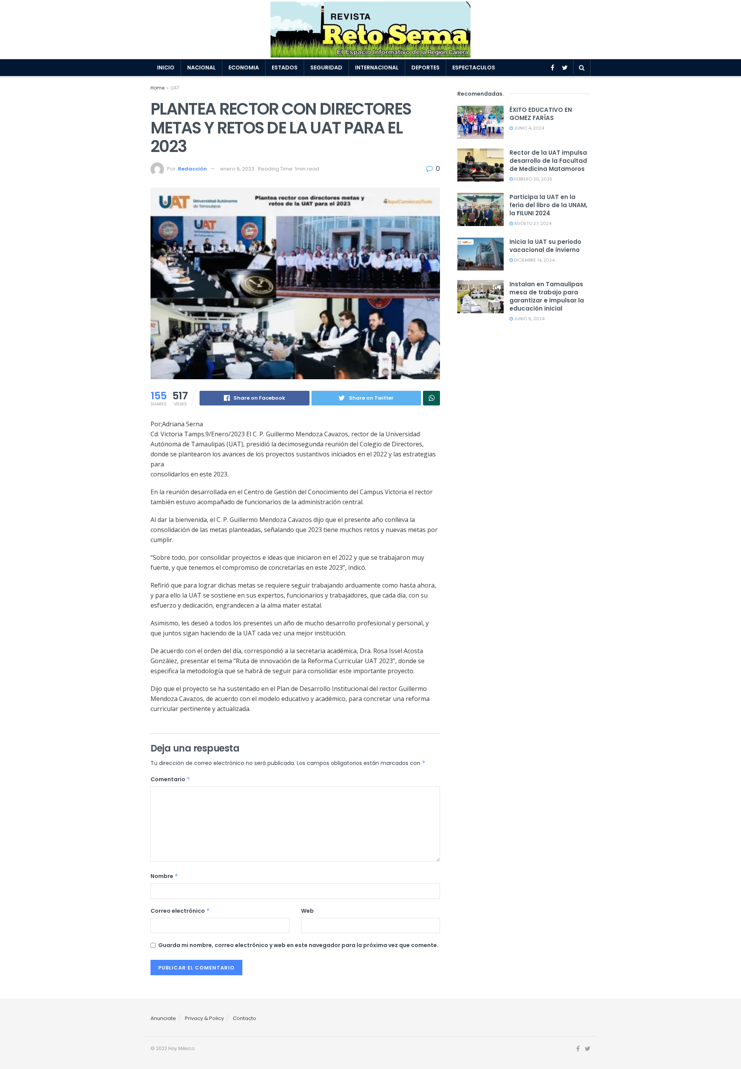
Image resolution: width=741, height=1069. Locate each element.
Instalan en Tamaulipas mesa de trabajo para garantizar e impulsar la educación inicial (546, 296)
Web (307, 911)
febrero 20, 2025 (532, 179)
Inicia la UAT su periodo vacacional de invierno (545, 246)
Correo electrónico (180, 911)
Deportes (425, 67)
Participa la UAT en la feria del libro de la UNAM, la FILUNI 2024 (548, 205)
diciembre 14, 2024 (534, 260)
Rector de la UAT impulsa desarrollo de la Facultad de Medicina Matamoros (548, 161)
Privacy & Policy (204, 1018)
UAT (175, 87)
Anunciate (163, 1018)
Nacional (201, 67)
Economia (243, 67)
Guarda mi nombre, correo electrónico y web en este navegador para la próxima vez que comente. (298, 945)
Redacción (192, 168)
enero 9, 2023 (237, 168)
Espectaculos (473, 67)
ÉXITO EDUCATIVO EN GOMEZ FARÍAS (540, 114)
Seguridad (326, 67)
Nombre (164, 876)
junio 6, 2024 (529, 319)
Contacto (244, 1018)
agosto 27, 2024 (532, 223)
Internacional (377, 67)
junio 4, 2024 (528, 128)
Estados (285, 67)
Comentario (170, 779)
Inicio (165, 67)
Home (157, 87)
